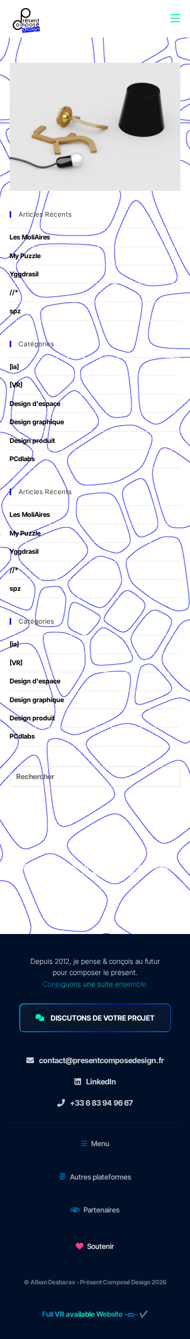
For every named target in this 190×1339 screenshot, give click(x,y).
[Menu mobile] (175, 13)
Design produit (32, 440)
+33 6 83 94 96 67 (101, 1103)
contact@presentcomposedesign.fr (101, 1060)
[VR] (16, 385)
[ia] (14, 366)
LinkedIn (101, 1081)
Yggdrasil (24, 274)
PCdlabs (22, 459)
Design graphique (37, 422)
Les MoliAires (30, 237)
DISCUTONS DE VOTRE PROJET (103, 1017)
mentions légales (111, 873)
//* (14, 292)
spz (15, 311)
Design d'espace (35, 403)
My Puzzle (25, 256)
